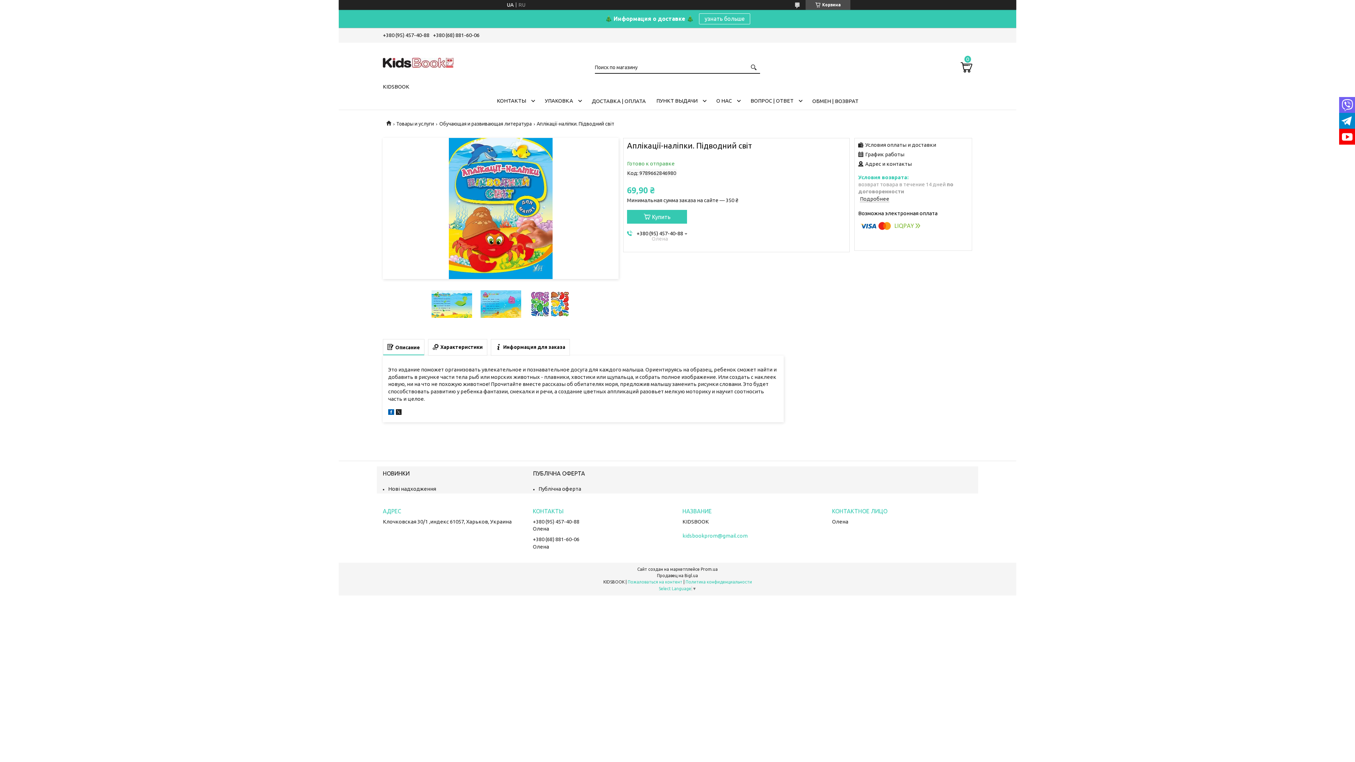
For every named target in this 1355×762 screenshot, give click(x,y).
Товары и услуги (415, 124)
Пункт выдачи (677, 101)
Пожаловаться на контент (655, 582)
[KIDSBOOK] (418, 62)
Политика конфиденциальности (719, 582)
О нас (724, 101)
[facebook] (391, 413)
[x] (399, 413)
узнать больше (725, 19)
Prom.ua (709, 569)
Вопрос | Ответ (772, 101)
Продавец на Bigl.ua (677, 575)
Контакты (511, 101)
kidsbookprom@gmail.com (715, 536)
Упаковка (559, 101)
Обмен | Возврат (835, 101)
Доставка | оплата (619, 101)
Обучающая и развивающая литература (485, 124)
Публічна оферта (559, 489)
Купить (661, 217)
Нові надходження (412, 489)
